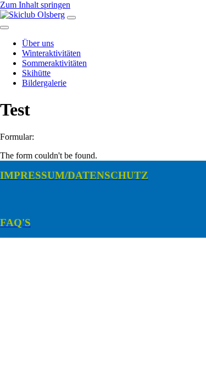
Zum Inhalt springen (35, 4)
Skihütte (36, 73)
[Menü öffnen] (71, 17)
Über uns (38, 43)
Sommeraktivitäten (54, 63)
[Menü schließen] (4, 27)
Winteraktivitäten (51, 53)
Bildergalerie (44, 82)
